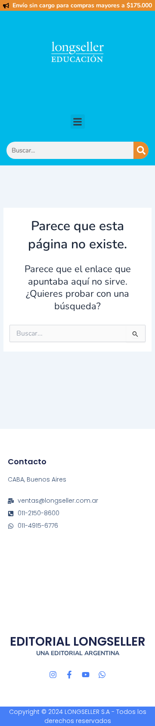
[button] (78, 121)
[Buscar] (141, 150)
